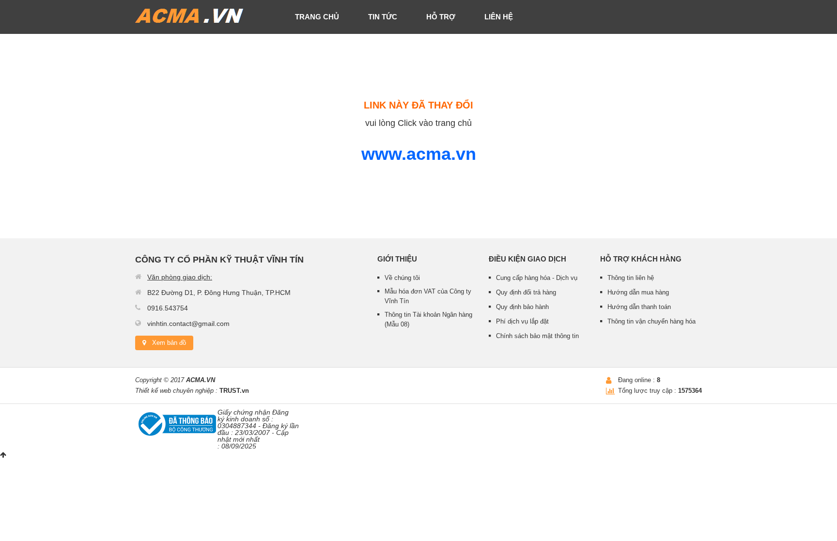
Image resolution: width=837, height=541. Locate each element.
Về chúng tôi (402, 277)
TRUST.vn (234, 390)
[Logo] (189, 15)
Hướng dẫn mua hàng (638, 292)
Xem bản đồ (169, 342)
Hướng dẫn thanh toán (639, 306)
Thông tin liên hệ (630, 277)
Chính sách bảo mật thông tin (537, 336)
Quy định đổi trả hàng (526, 292)
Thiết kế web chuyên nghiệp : (176, 390)
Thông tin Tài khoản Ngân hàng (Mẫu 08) (428, 319)
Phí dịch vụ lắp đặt (522, 321)
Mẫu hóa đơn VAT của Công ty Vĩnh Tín (428, 296)
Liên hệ (498, 17)
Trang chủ (317, 17)
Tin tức (382, 17)
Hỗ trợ (440, 17)
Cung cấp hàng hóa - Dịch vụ (536, 277)
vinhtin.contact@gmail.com (188, 323)
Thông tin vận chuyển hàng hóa (651, 321)
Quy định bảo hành (522, 306)
